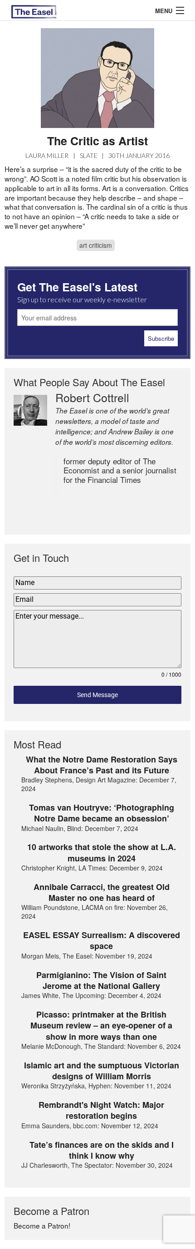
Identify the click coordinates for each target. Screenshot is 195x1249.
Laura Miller (46, 155)
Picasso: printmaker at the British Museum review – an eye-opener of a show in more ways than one (101, 1025)
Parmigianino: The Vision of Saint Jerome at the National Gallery (101, 980)
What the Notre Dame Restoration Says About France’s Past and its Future (101, 765)
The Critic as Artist (97, 141)
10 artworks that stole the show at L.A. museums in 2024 (101, 852)
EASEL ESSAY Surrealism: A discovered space (101, 940)
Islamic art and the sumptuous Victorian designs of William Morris (101, 1071)
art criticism (95, 245)
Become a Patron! (42, 1225)
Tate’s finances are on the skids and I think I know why (101, 1150)
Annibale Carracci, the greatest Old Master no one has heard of (102, 892)
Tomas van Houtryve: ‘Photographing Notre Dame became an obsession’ (101, 813)
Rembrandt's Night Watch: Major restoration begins (101, 1110)
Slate (89, 155)
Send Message (97, 694)
